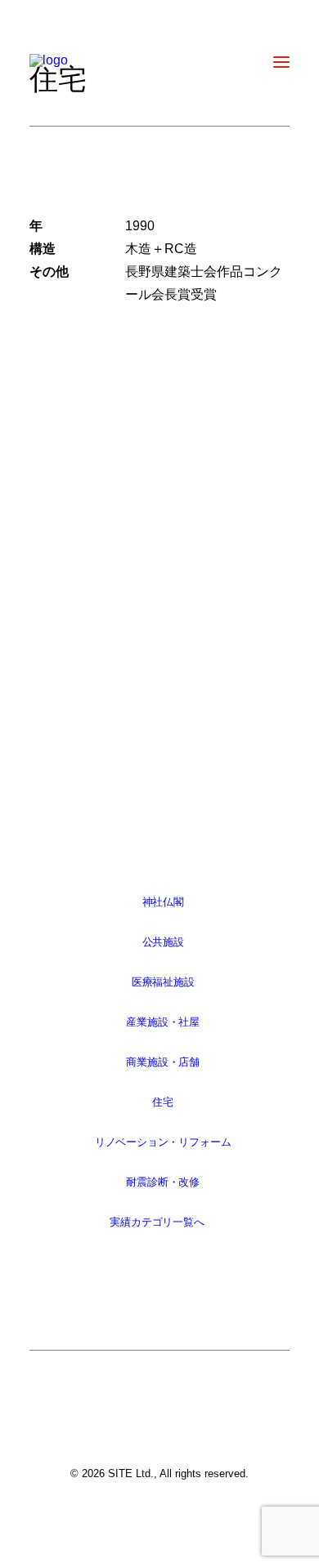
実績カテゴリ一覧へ (157, 1222)
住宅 (162, 1102)
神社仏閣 (162, 902)
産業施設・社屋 (163, 1022)
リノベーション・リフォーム (162, 1142)
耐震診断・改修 (163, 1182)
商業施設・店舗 (163, 1062)
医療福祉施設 (162, 982)
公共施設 (162, 942)
